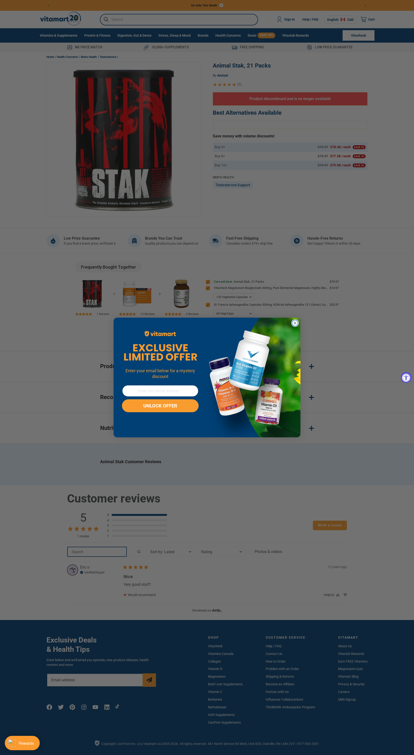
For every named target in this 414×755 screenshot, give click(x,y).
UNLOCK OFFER (160, 406)
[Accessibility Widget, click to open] (406, 377)
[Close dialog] (295, 323)
